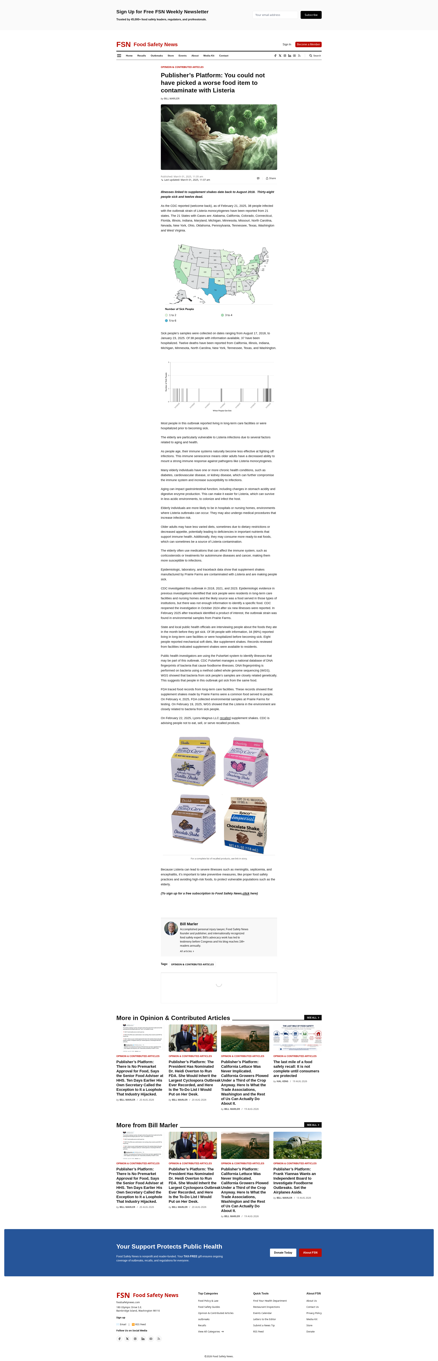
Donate (310, 1331)
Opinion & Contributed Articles (182, 67)
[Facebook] (275, 55)
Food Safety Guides (209, 1306)
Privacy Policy (314, 1313)
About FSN (310, 1252)
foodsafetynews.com (128, 1302)
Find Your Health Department (270, 1300)
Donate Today (283, 1252)
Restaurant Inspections (266, 1306)
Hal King (282, 1081)
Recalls (202, 1325)
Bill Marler (171, 98)
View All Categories (209, 1331)
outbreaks (204, 1319)
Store (309, 1325)
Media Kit (311, 1319)
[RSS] (299, 55)
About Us (311, 1300)
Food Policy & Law (208, 1300)
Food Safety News (223, 1356)
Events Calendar (262, 1313)
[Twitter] (280, 55)
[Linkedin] (289, 55)
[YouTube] (294, 55)
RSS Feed (258, 1331)
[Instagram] (284, 55)
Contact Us (312, 1306)
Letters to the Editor (264, 1319)
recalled (225, 718)
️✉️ (121, 1324)
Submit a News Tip (264, 1325)
